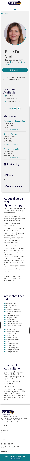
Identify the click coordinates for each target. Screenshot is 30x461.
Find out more (21, 456)
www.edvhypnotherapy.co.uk (12, 129)
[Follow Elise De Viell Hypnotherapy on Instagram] (18, 108)
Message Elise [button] (15, 70)
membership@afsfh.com (10, 448)
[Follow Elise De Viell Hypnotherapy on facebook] (15, 108)
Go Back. (5, 13)
